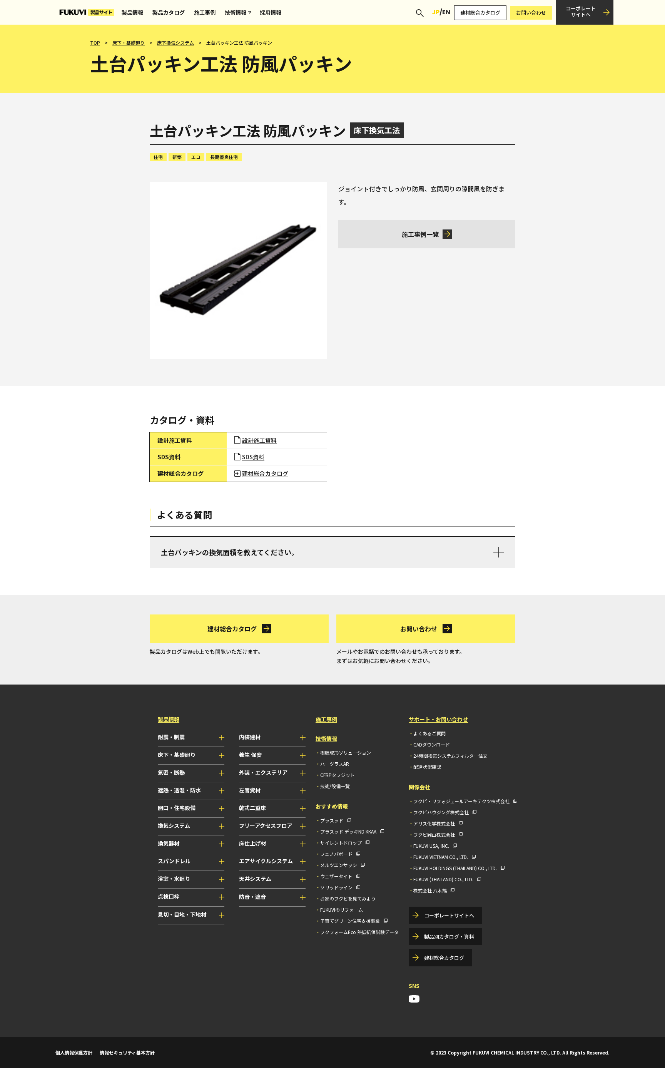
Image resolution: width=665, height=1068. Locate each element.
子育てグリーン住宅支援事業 (350, 920)
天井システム (255, 878)
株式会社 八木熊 (430, 890)
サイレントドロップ (341, 842)
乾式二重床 (252, 808)
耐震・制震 (171, 737)
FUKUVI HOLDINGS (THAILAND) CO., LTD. (455, 868)
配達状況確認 (427, 766)
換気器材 (168, 843)
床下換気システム (175, 42)
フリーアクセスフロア (265, 825)
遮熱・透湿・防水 (179, 790)
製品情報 (132, 12)
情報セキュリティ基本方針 (127, 1052)
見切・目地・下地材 (182, 914)
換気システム (174, 825)
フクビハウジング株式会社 (441, 812)
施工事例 (205, 12)
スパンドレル (174, 861)
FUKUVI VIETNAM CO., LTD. (440, 857)
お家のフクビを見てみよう (348, 898)
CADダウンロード (431, 744)
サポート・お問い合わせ (438, 719)
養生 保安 (250, 754)
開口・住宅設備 (176, 808)
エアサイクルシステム (266, 861)
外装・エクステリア (263, 772)
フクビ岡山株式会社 (434, 834)
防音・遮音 (252, 897)
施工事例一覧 (420, 234)
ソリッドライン (336, 887)
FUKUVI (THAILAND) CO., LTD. (443, 879)
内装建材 (250, 737)
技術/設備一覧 (335, 786)
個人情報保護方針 (73, 1052)
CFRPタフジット (337, 775)
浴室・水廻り (174, 878)
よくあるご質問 (429, 733)
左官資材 (250, 790)
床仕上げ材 (252, 843)
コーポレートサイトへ (581, 11)
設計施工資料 (259, 440)
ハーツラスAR (334, 763)
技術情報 (235, 12)
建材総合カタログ (480, 12)
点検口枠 (168, 896)
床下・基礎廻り (128, 42)
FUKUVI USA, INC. (431, 845)
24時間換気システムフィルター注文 (450, 755)
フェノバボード (336, 853)
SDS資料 (253, 457)
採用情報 (270, 12)
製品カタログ (168, 12)
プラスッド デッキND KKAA (348, 831)
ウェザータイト (336, 876)
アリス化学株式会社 (434, 823)
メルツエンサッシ (338, 865)
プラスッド (331, 820)
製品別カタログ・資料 (449, 936)
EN (446, 12)
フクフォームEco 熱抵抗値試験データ (359, 932)
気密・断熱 (171, 772)
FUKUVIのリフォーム (341, 909)
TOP (95, 42)
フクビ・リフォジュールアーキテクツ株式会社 (461, 801)
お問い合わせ (531, 12)
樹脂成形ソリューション (345, 752)
